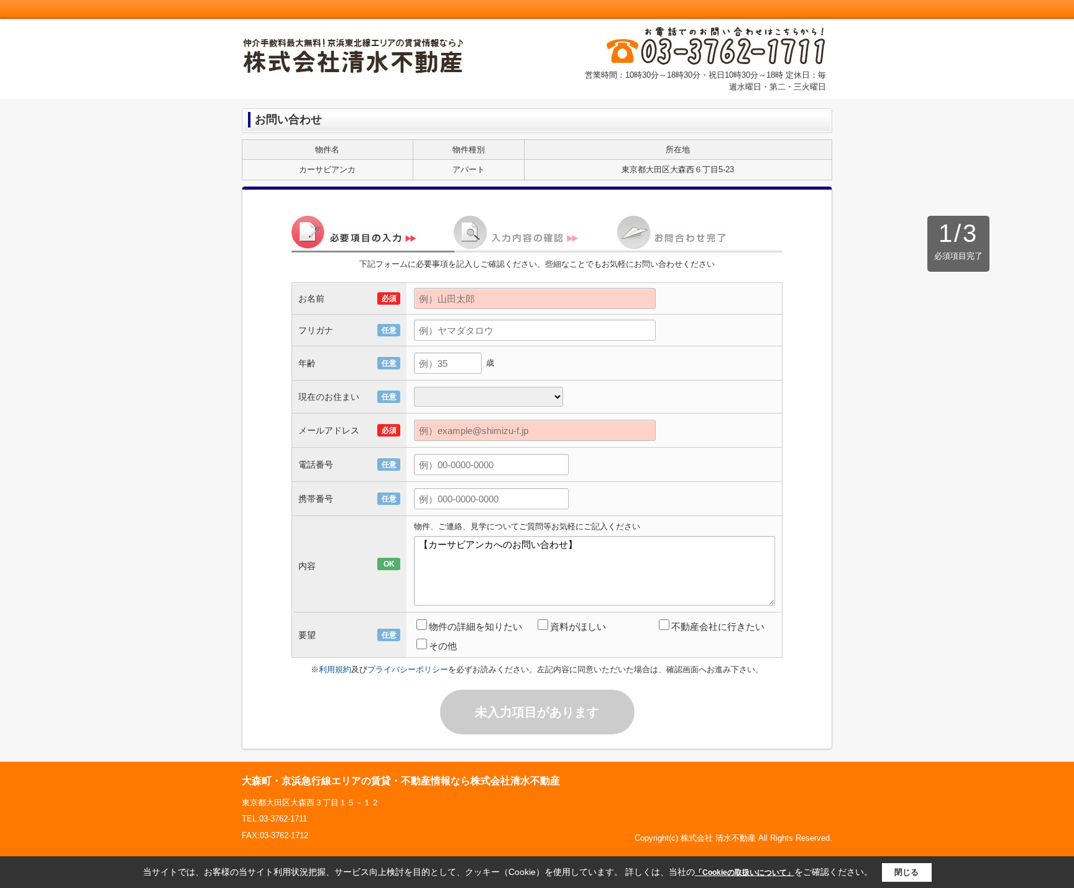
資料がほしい (578, 626)
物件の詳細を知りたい (475, 626)
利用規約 (335, 669)
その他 (443, 646)
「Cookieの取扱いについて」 (744, 872)
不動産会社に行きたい (717, 626)
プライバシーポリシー (407, 669)
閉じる (906, 872)
